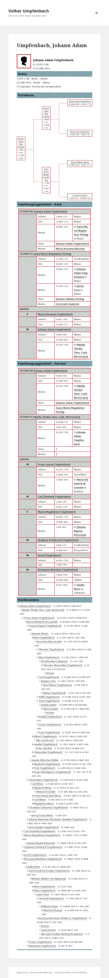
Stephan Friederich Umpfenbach (58, 540)
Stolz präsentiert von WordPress (71, 972)
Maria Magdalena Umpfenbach (57, 511)
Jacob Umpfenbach (49, 555)
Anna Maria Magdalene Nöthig (52, 253)
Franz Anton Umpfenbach (54, 464)
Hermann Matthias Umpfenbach (58, 569)
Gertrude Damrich (67, 304)
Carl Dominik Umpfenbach (54, 496)
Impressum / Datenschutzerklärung (34, 972)
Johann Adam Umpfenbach (50, 211)
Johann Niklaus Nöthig (70, 298)
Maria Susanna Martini (70, 248)
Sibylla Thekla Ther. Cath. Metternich (56, 416)
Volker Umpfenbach (28, 11)
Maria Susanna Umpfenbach (55, 314)
